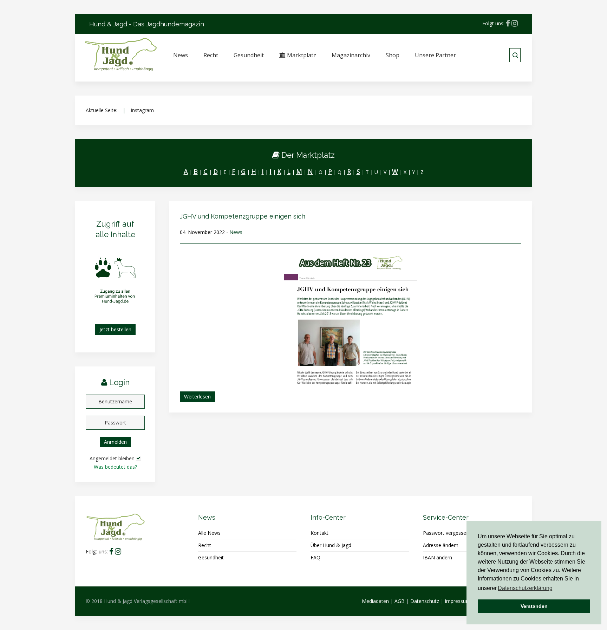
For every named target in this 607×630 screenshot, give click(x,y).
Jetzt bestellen (115, 329)
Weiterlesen (197, 396)
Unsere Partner (435, 55)
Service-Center (446, 517)
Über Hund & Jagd (331, 545)
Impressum (457, 601)
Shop (392, 55)
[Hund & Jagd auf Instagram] (514, 23)
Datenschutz (424, 601)
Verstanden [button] (534, 606)
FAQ (315, 557)
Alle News (209, 533)
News (180, 55)
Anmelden (115, 442)
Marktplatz (301, 55)
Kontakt (319, 533)
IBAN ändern (437, 557)
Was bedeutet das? (115, 466)
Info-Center (328, 517)
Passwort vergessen (446, 533)
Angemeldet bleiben (112, 458)
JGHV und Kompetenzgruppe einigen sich (242, 216)
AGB (399, 601)
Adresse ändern (440, 545)
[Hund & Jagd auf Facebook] (508, 23)
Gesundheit (249, 55)
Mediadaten (375, 601)
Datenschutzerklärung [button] (525, 588)
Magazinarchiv (351, 55)
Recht (210, 55)
